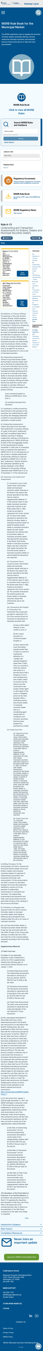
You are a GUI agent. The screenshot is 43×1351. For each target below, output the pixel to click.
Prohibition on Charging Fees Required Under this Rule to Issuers (35, 310)
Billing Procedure (35, 299)
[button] (21, 243)
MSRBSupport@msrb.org (12, 1295)
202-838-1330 (8, 1292)
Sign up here (18, 213)
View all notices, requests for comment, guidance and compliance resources (27, 182)
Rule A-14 (35, 238)
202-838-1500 (8, 1282)
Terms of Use (8, 1328)
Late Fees (34, 320)
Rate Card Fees (35, 331)
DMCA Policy (8, 1337)
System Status (8, 1297)
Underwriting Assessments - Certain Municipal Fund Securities (36, 279)
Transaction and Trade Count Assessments (36, 292)
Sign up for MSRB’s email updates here (21, 1257)
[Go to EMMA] (17, 3)
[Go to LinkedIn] (30, 1316)
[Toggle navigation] (3, 12)
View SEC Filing (22, 303)
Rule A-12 (8, 238)
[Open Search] (38, 12)
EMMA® (6, 1308)
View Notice (22, 273)
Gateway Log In (31, 4)
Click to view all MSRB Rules (21, 111)
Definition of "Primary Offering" (35, 257)
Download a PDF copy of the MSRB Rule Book (27, 197)
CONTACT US (21, 1322)
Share (26, 1218)
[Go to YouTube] (36, 1316)
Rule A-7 (5, 167)
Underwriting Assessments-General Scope (36, 267)
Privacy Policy (8, 1333)
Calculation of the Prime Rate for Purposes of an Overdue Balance (35, 341)
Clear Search (9, 142)
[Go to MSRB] (6, 3)
